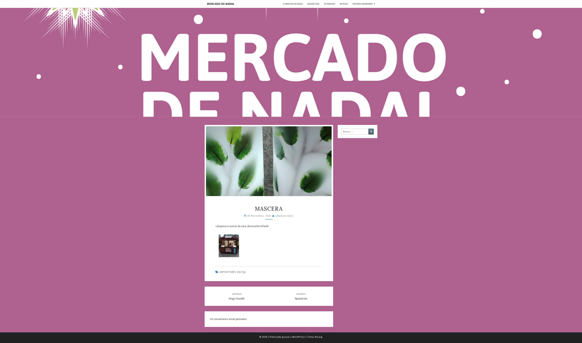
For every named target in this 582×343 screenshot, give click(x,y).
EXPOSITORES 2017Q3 (232, 272)
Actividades (329, 3)
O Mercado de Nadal (293, 3)
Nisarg (319, 336)
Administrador (284, 215)
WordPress (298, 336)
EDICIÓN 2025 (313, 3)
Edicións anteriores (363, 3)
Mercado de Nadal (220, 4)
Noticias (344, 3)
